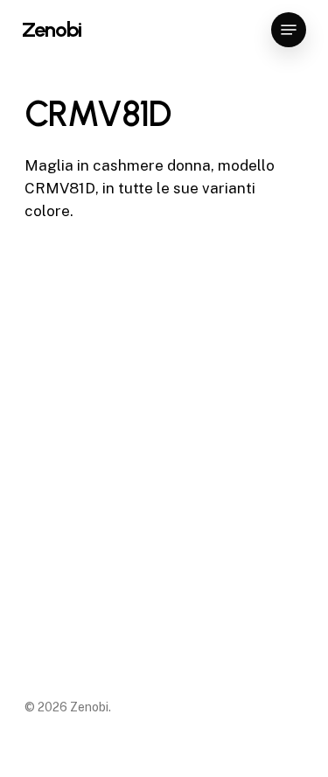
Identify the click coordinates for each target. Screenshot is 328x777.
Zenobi (51, 29)
